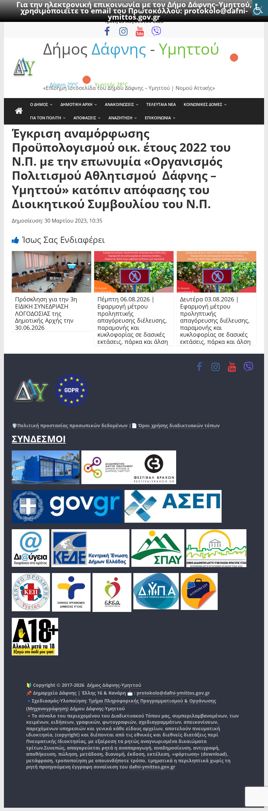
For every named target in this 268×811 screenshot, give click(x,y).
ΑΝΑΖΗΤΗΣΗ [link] (120, 118)
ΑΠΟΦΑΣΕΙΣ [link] (85, 118)
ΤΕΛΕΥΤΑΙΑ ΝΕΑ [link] (161, 104)
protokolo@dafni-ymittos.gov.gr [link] (173, 693)
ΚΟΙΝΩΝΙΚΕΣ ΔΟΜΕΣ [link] (203, 104)
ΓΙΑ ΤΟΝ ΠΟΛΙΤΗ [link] (45, 118)
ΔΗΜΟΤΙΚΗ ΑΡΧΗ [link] (76, 104)
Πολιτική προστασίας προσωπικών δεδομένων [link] (72, 425)
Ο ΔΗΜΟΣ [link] (39, 104)
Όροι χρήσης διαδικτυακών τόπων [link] (178, 425)
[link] (260, 8)
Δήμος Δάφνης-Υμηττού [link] (114, 685)
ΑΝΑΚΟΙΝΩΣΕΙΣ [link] (119, 104)
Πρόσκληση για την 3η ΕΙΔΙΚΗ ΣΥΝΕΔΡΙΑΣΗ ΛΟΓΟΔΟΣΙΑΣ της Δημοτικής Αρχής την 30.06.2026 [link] (46, 313)
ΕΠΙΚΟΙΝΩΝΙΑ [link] (158, 118)
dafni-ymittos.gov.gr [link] (152, 767)
